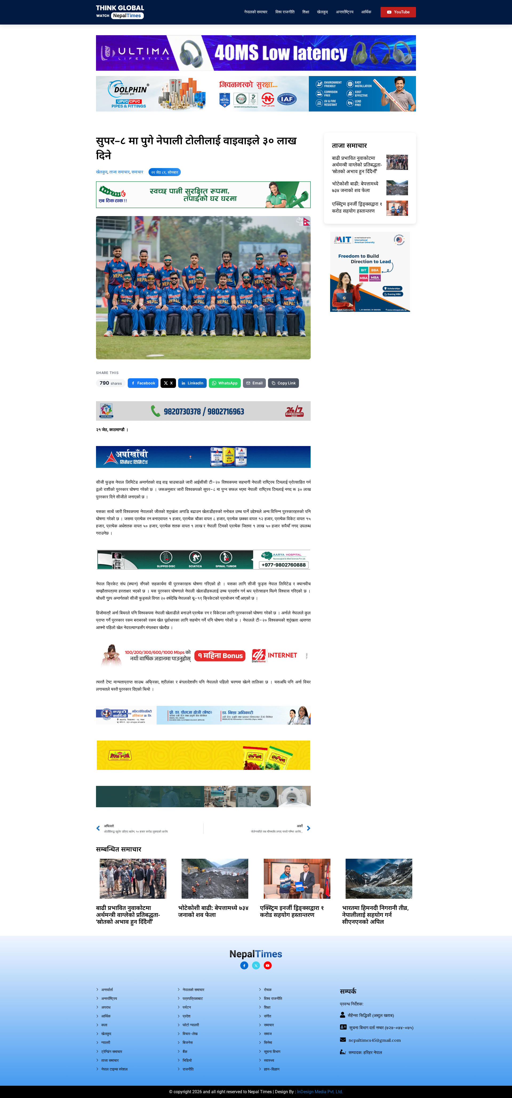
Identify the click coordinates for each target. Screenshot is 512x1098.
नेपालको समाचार (255, 11)
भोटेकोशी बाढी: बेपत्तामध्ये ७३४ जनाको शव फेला (355, 186)
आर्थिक (366, 11)
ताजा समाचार (119, 171)
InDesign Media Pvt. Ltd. (320, 1091)
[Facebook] (244, 965)
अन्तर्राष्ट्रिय (344, 11)
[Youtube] (268, 965)
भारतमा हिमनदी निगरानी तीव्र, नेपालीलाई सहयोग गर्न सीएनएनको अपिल (375, 915)
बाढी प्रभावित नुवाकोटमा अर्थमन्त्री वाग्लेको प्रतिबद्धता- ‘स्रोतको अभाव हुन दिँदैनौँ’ (357, 164)
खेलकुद (322, 11)
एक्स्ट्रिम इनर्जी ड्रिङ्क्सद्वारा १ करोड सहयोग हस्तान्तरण (357, 207)
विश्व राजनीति (284, 11)
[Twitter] (256, 965)
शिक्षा (305, 11)
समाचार (137, 171)
